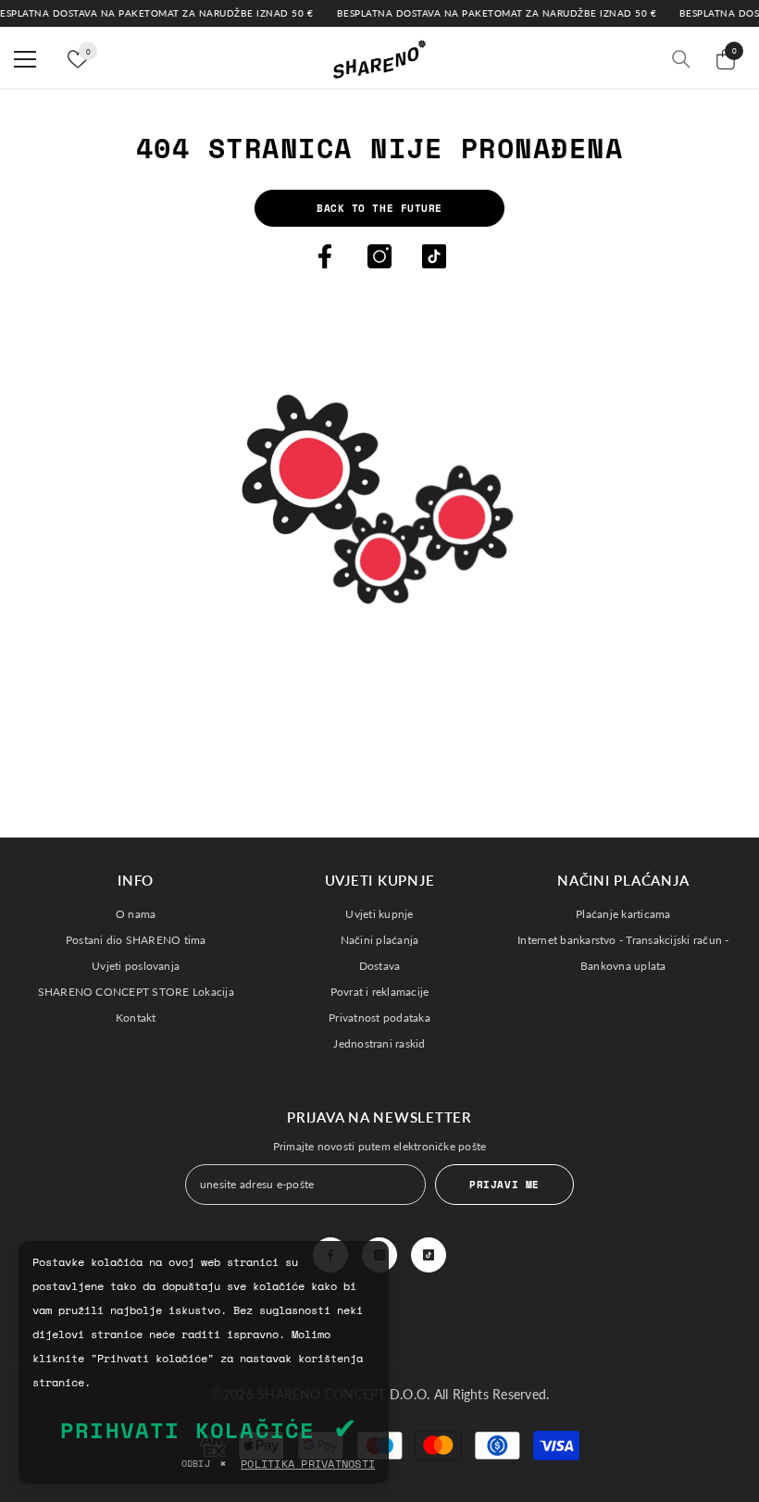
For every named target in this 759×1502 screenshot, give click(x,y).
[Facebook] (325, 256)
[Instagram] (379, 256)
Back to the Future (379, 208)
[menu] (25, 59)
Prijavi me (504, 1184)
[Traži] (681, 59)
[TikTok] (434, 256)
